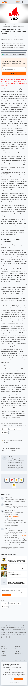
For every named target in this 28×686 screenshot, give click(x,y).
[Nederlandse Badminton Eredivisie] (18, 2)
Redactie (14, 37)
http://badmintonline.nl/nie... (16, 516)
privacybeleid (15, 675)
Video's (2, 658)
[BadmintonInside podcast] (22, 2)
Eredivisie (17, 646)
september (18, 24)
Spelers (3, 651)
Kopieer (5, 429)
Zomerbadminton (19, 653)
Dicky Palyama (5, 172)
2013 (14, 24)
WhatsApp (13, 429)
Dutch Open (18, 651)
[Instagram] (6, 637)
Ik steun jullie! (6, 595)
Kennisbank (4, 649)
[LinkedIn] (11, 637)
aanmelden (14, 73)
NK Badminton (18, 649)
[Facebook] (1, 637)
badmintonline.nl (4, 24)
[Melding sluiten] (25, 60)
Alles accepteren (18, 679)
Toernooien (3, 655)
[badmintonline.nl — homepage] (4, 2)
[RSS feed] (14, 637)
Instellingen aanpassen (14, 682)
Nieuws (3, 646)
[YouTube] (9, 637)
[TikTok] (4, 637)
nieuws (10, 24)
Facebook (6, 432)
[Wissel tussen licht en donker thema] (25, 2)
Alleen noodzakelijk (8, 679)
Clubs (2, 653)
